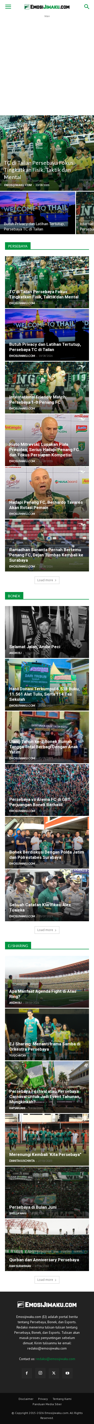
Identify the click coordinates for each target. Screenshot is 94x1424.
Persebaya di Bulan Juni (32, 1207)
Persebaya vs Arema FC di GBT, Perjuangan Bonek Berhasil (40, 802)
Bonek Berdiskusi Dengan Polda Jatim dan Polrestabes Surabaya (46, 855)
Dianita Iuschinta (22, 1160)
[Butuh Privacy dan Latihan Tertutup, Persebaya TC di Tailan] (37, 220)
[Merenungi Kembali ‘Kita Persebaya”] (47, 1140)
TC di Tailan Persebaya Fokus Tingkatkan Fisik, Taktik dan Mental (43, 294)
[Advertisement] (47, 66)
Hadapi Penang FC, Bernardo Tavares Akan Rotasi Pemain (46, 505)
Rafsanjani (17, 1108)
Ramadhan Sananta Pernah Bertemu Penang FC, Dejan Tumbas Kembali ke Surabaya (46, 555)
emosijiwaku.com (18, 185)
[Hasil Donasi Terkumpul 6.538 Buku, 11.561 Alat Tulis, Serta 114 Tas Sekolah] (47, 685)
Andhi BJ (15, 652)
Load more (45, 580)
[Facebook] (27, 1373)
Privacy (43, 1399)
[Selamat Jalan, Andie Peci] (47, 632)
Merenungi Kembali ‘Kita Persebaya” (45, 1154)
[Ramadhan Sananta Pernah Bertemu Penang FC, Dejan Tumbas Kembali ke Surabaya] (47, 545)
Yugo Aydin (17, 1055)
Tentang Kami (62, 1399)
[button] (8, 7)
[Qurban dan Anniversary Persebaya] (47, 1245)
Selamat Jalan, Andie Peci (34, 646)
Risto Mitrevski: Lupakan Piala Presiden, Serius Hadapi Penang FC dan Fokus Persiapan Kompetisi (44, 449)
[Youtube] (67, 1373)
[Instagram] (40, 1373)
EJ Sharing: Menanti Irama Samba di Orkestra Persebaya (44, 1046)
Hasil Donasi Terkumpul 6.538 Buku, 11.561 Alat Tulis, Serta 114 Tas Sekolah (44, 694)
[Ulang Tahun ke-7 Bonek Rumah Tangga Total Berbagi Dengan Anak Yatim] (47, 737)
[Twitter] (54, 1373)
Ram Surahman (20, 1266)
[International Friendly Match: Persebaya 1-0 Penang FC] (47, 387)
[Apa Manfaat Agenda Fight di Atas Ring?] (47, 982)
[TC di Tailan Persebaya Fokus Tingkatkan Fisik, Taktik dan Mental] (47, 153)
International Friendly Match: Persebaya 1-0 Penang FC (38, 399)
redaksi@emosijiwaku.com (55, 1359)
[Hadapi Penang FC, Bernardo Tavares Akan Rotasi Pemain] (47, 493)
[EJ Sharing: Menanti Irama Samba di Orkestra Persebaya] (47, 1034)
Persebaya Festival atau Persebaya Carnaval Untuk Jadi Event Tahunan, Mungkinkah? (44, 1096)
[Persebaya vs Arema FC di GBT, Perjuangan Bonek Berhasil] (47, 790)
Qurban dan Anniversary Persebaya (44, 1259)
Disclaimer (26, 1399)
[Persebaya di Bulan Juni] (47, 1192)
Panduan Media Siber (47, 1404)
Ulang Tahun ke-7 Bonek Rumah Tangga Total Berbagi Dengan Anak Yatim (43, 747)
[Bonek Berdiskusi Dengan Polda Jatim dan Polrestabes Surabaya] (47, 843)
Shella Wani (18, 1213)
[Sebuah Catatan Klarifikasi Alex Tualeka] (47, 895)
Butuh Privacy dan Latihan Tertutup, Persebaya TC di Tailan (45, 347)
